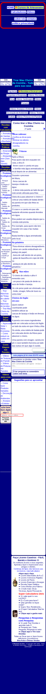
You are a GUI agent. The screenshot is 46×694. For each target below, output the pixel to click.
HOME (10, 7)
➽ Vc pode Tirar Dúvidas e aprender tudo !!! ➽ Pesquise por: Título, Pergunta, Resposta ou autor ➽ (31, 626)
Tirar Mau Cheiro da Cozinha (6, 311)
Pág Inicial (12, 91)
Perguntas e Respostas (16, 95)
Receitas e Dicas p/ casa (31, 91)
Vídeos (31, 12)
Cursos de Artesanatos (31, 7)
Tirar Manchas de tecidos (5, 303)
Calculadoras (18, 12)
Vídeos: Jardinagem (24, 99)
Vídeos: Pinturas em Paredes (29, 117)
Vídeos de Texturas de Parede (6, 358)
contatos (31, 19)
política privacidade (23, 23)
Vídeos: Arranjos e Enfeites (21, 109)
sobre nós (20, 19)
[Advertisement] (23, 54)
